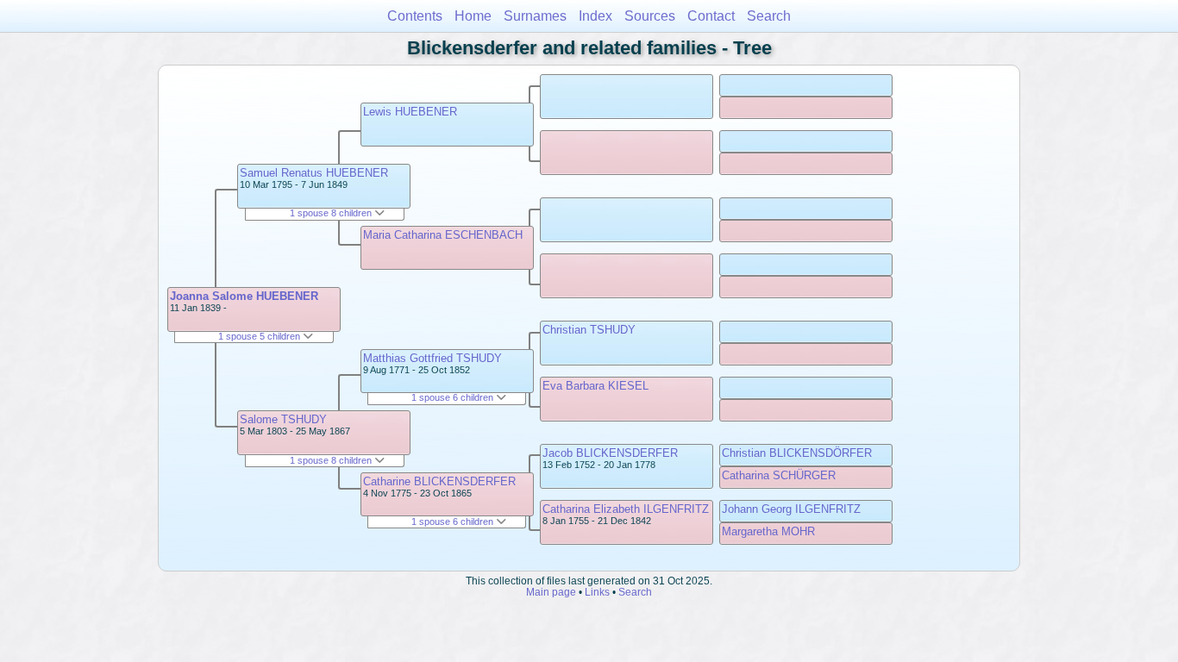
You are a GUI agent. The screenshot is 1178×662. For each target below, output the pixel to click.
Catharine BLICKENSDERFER (439, 481)
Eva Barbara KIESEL (595, 385)
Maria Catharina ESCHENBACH (443, 234)
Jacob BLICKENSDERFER (610, 453)
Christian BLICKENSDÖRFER (797, 453)
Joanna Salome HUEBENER (244, 296)
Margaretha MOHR (768, 531)
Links (597, 591)
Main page (551, 591)
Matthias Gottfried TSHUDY (432, 358)
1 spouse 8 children (332, 213)
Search (769, 16)
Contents (414, 16)
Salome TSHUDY (283, 419)
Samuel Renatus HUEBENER (314, 172)
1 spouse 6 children (453, 397)
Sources (649, 16)
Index (595, 16)
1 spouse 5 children (260, 336)
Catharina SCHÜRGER (779, 475)
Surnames (535, 16)
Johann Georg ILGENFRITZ (791, 509)
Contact (711, 16)
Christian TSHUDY (589, 329)
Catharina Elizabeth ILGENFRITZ (625, 509)
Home (473, 16)
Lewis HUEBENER (410, 111)
